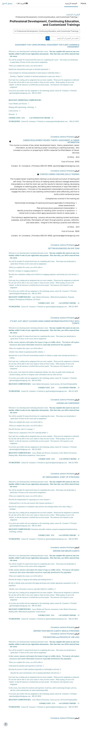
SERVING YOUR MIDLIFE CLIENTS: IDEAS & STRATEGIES (56, 631)
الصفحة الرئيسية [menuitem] (71, 3)
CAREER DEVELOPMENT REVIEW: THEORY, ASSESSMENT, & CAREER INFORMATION (51, 141)
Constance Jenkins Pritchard (62, 137)
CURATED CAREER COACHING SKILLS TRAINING (59, 174)
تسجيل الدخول (7, 3)
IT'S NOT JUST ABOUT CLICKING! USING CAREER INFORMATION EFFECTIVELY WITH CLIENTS (44, 322)
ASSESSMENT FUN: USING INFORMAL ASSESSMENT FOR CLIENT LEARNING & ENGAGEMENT (47, 46)
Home (83, 3)
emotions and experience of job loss (30, 666)
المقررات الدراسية (73, 14)
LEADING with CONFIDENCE (67, 403)
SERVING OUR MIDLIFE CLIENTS (66, 551)
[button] (21, 3)
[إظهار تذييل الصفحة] (6, 724)
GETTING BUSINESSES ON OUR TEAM (63, 248)
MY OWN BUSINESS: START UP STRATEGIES (61, 477)
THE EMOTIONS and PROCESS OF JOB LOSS (61, 637)
